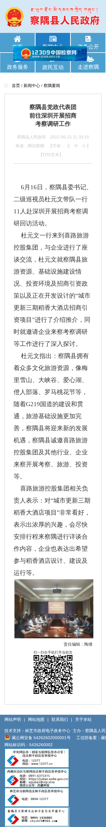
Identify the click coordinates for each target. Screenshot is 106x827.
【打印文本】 (51, 154)
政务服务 (17, 67)
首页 (17, 47)
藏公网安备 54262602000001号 (41, 737)
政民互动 (53, 67)
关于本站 (83, 719)
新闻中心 (53, 47)
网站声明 (12, 719)
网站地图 (36, 719)
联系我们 (60, 719)
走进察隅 (88, 67)
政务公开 (88, 47)
